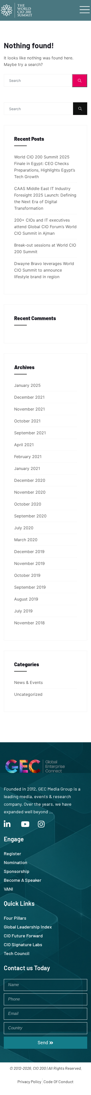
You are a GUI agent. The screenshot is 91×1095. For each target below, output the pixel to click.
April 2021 (24, 444)
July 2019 (23, 610)
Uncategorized (28, 694)
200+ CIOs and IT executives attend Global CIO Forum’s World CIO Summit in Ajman (45, 227)
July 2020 (23, 527)
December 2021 (29, 397)
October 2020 (27, 504)
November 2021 (29, 409)
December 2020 (29, 480)
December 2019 (29, 551)
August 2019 (26, 599)
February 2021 (27, 456)
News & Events (28, 682)
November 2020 (30, 492)
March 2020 (25, 539)
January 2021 (27, 468)
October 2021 (27, 420)
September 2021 (30, 432)
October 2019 (27, 575)
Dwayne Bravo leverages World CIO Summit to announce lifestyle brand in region (44, 270)
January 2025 (27, 385)
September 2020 (30, 515)
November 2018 (29, 622)
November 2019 (29, 563)
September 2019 (30, 587)
